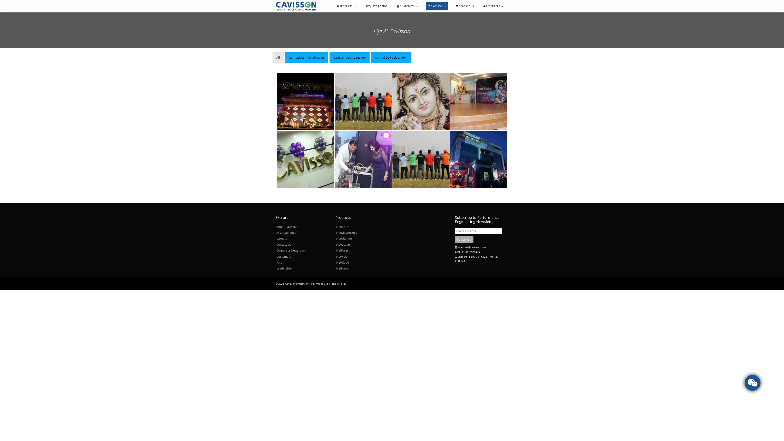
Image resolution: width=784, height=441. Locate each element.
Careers (281, 239)
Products (346, 6)
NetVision (342, 256)
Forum (280, 262)
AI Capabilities (286, 233)
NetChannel (344, 239)
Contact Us (466, 6)
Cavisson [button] (436, 6)
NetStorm (342, 227)
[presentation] (278, 57)
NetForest (343, 250)
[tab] (278, 57)
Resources (493, 6)
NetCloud (342, 262)
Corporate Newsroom (291, 250)
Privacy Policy (338, 283)
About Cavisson (286, 227)
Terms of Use (320, 283)
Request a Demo (376, 6)
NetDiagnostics (346, 233)
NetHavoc (342, 268)
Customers (407, 6)
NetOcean (343, 244)
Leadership (284, 268)
